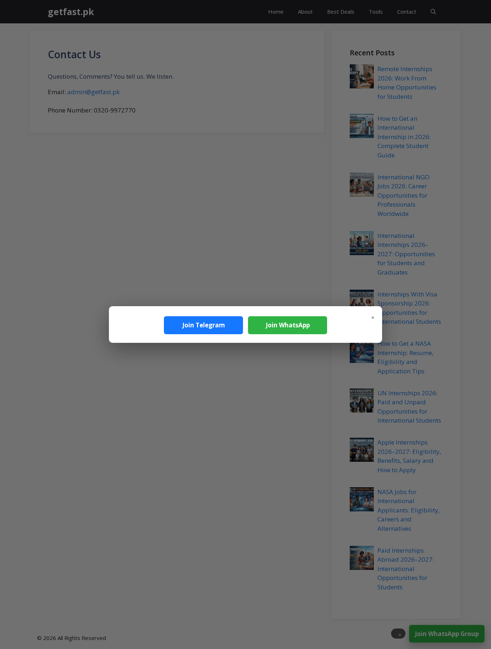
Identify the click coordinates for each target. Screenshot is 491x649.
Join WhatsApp (288, 325)
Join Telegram (203, 325)
